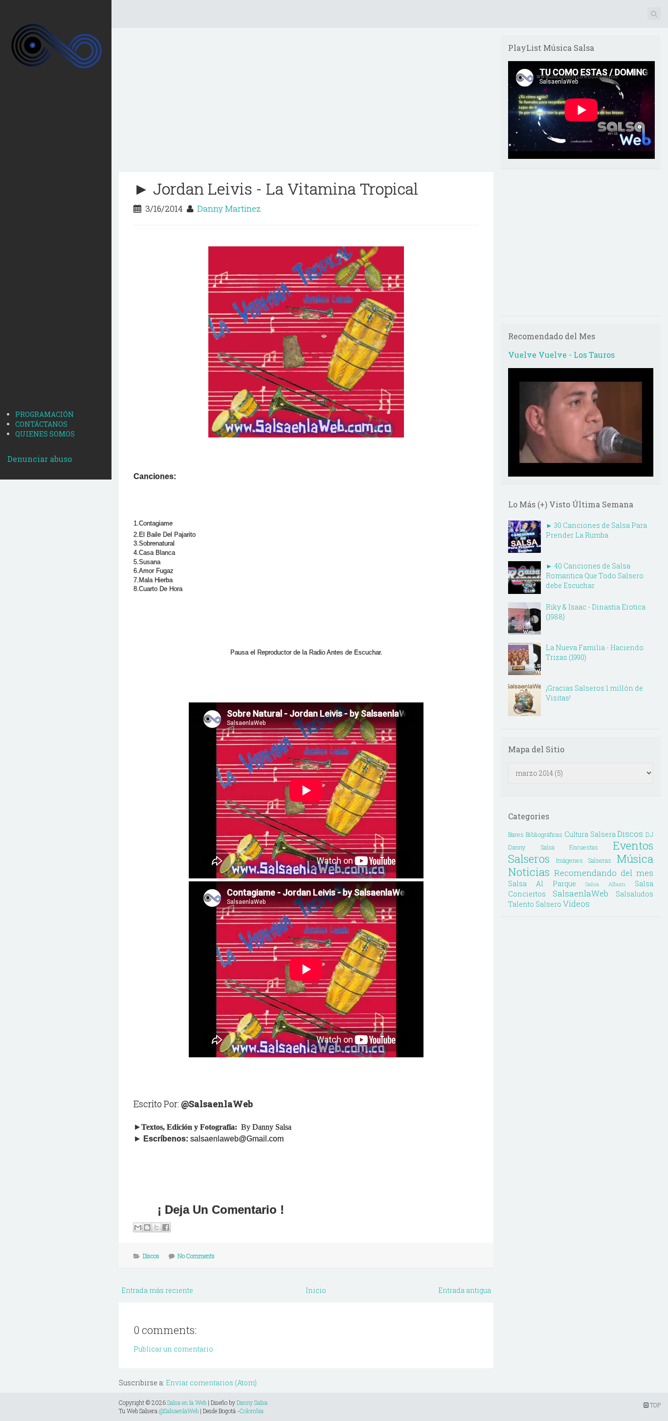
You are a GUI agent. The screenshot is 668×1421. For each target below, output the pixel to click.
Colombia (252, 1411)
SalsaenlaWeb (580, 893)
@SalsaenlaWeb (179, 1411)
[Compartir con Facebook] (166, 1227)
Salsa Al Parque (542, 883)
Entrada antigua (464, 1290)
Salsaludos (634, 893)
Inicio (316, 1290)
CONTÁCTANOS (41, 424)
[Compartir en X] (156, 1227)
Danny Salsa (252, 1402)
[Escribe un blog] (147, 1227)
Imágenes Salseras (584, 860)
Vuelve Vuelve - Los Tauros (561, 355)
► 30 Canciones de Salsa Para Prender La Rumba (596, 530)
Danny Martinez (229, 208)
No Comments (196, 1256)
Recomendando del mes (603, 872)
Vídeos (576, 903)
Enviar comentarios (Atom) (211, 1382)
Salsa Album (605, 884)
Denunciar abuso (39, 459)
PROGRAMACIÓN (44, 414)
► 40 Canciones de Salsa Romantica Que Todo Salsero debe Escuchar (595, 575)
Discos (151, 1256)
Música (635, 859)
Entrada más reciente (157, 1290)
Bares (516, 834)
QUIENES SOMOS (45, 433)
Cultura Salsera (590, 834)
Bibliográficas (544, 834)
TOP (654, 1405)
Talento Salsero (534, 904)
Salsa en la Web (186, 1402)
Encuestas (583, 847)
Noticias (529, 872)
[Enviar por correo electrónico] (138, 1227)
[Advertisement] (55, 248)
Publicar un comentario (173, 1349)
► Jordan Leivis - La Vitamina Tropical (276, 188)
